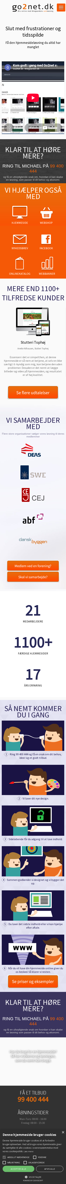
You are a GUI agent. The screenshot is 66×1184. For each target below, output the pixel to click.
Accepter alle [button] (18, 1169)
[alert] (33, 1156)
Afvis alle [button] (49, 1169)
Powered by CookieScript (33, 1180)
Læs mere (28, 1151)
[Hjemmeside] (33, 950)
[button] (33, 1176)
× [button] (63, 1132)
